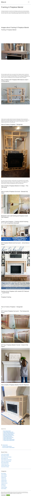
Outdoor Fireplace (4, 487)
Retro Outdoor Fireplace (5, 455)
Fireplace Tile (3, 484)
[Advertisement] (15, 20)
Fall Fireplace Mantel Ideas (7, 436)
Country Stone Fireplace (5, 454)
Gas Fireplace (3, 485)
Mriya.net (3, 2)
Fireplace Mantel (4, 480)
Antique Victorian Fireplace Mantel (8, 439)
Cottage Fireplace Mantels (7, 438)
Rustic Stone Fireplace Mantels (8, 434)
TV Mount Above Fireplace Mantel (8, 440)
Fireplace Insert (3, 478)
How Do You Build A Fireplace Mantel (8, 447)
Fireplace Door (3, 477)
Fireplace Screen (4, 481)
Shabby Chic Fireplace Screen (6, 461)
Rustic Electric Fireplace (5, 466)
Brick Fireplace (3, 473)
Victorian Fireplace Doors (5, 465)
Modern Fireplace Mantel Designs (8, 435)
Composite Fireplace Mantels (7, 446)
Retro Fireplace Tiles (4, 458)
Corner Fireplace (4, 474)
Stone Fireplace (3, 488)
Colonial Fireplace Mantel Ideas (8, 437)
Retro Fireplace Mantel (5, 462)
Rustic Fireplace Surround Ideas (6, 459)
